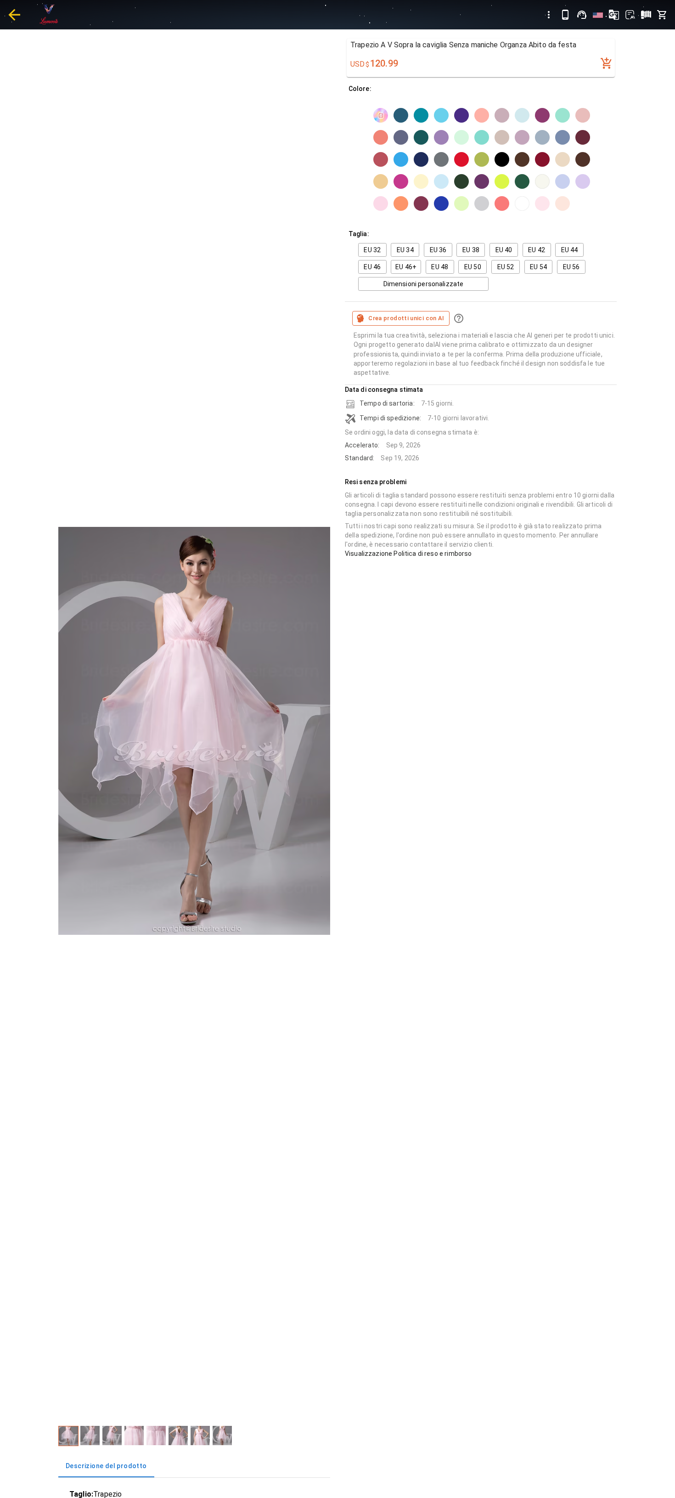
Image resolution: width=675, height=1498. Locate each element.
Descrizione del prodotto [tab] (106, 1466)
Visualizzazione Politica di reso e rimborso (408, 553)
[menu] (549, 15)
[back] (14, 14)
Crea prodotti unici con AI (406, 318)
